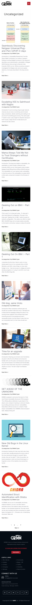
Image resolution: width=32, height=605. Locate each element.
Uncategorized (5, 53)
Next (17, 528)
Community (20, 560)
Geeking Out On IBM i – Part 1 (16, 255)
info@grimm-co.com (11, 578)
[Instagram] (22, 592)
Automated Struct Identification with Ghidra (14, 495)
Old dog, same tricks (12, 303)
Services (5, 569)
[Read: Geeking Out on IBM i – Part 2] (16, 194)
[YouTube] (13, 592)
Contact (5, 564)
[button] (16, 552)
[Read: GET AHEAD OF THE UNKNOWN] (16, 381)
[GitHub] (18, 592)
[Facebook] (26, 592)
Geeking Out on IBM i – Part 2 (15, 206)
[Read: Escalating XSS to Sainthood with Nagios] (16, 90)
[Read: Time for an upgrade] (16, 339)
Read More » (5, 76)
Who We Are (6, 560)
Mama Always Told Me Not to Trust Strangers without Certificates (15, 155)
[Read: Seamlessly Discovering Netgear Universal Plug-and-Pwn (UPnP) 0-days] (16, 32)
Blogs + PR (20, 562)
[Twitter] (9, 592)
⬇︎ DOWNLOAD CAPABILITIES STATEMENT (16, 548)
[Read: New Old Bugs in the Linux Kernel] (16, 430)
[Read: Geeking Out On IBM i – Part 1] (16, 241)
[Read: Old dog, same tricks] (16, 290)
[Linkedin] (5, 592)
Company (5, 567)
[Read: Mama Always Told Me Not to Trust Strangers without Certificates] (16, 140)
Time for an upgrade (12, 351)
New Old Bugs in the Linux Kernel (15, 444)
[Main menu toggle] (28, 3)
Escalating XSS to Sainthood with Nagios (16, 103)
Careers (5, 562)
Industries (19, 567)
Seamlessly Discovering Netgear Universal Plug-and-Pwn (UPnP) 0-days (14, 48)
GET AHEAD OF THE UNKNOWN (12, 390)
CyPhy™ (19, 564)
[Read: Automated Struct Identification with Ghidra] (16, 481)
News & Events (21, 569)
